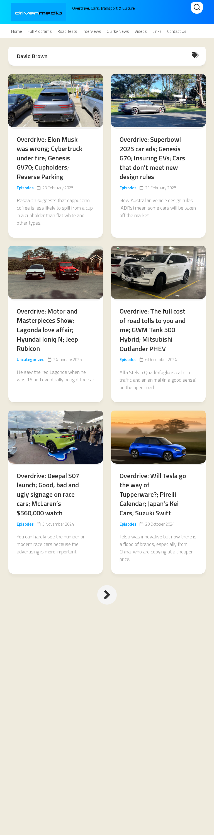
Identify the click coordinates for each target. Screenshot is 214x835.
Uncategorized (31, 359)
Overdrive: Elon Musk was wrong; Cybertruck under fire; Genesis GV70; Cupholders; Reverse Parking (49, 158)
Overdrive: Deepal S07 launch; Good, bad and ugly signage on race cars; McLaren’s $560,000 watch (48, 494)
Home (16, 31)
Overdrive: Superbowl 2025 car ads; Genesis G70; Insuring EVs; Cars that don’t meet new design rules (152, 158)
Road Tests (67, 31)
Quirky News (118, 31)
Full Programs (40, 31)
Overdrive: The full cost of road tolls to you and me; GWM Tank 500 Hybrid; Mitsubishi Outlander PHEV (153, 329)
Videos (141, 31)
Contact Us (176, 31)
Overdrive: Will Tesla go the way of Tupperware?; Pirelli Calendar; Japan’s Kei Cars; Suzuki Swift (153, 494)
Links (157, 31)
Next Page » (107, 595)
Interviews (92, 31)
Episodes (25, 188)
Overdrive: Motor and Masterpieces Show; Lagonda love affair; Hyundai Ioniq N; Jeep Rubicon (47, 329)
